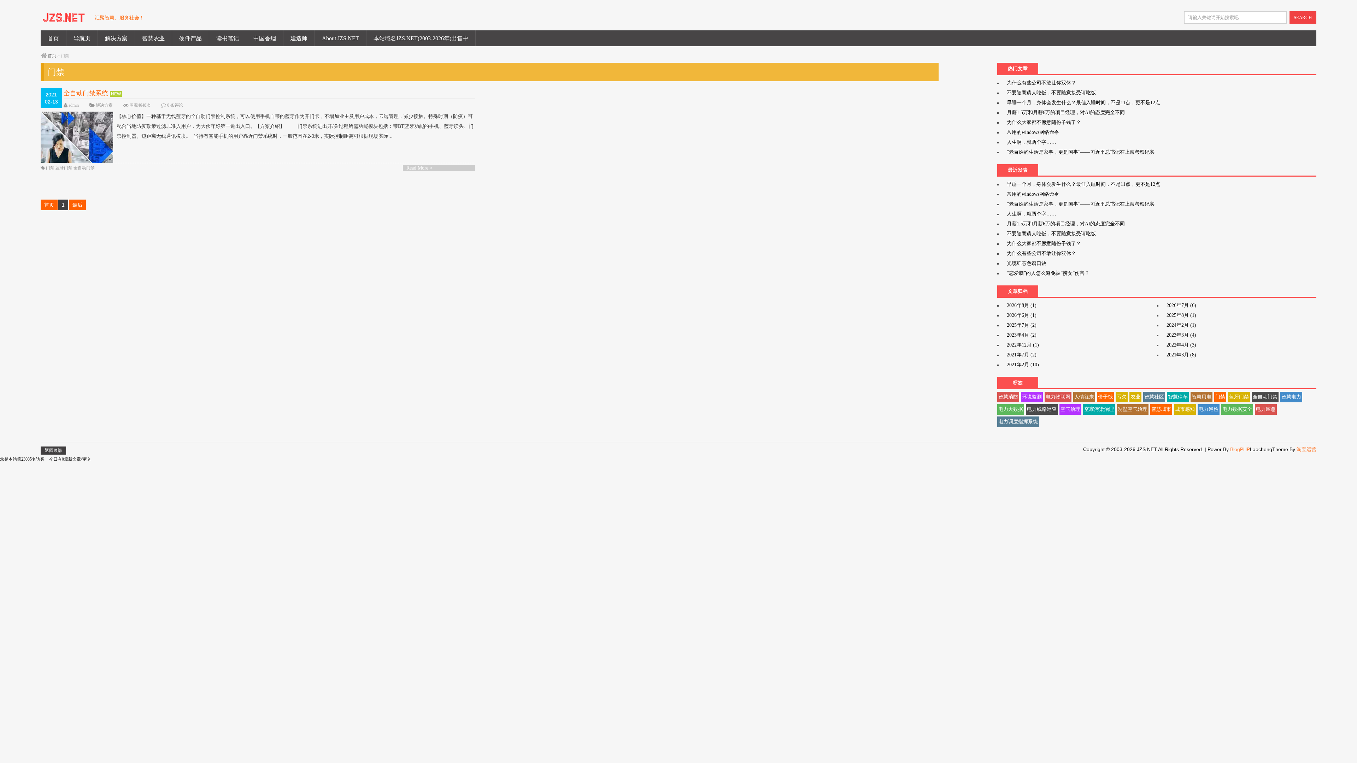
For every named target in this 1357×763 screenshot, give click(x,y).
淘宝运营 (1306, 449)
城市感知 (1185, 409)
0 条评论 (175, 105)
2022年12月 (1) (1023, 345)
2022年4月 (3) (1181, 345)
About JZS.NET (340, 38)
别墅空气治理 (1132, 409)
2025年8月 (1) (1181, 315)
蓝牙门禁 (63, 167)
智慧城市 (1161, 409)
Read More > (419, 168)
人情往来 (1084, 397)
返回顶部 (53, 450)
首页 (53, 38)
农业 (1135, 397)
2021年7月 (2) (1021, 354)
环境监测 (1032, 397)
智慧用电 (1201, 397)
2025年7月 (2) (1021, 325)
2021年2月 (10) (1023, 364)
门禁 (50, 167)
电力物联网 (1058, 397)
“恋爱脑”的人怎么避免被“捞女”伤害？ (1048, 273)
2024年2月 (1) (1181, 325)
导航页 (82, 38)
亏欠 (1122, 397)
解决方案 (116, 38)
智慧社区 (1154, 397)
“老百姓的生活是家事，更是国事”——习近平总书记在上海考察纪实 (1081, 152)
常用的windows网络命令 (1033, 132)
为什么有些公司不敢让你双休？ (1041, 82)
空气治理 (1070, 409)
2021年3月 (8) (1181, 354)
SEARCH (1303, 17)
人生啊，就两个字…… (1031, 142)
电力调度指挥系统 (1018, 421)
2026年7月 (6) (1181, 305)
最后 (77, 205)
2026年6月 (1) (1021, 315)
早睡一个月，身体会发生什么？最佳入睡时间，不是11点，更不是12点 (1083, 102)
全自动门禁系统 (86, 93)
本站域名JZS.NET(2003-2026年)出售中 (421, 38)
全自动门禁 (84, 167)
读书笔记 (227, 38)
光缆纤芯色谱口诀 (1026, 263)
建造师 (298, 38)
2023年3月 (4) (1181, 335)
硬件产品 (190, 38)
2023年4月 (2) (1021, 335)
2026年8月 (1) (1021, 305)
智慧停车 (1178, 397)
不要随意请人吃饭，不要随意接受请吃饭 (1051, 92)
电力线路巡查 (1042, 409)
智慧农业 (153, 38)
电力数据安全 (1237, 409)
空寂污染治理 (1099, 409)
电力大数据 (1010, 409)
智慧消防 (1008, 397)
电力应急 (1266, 409)
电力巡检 (1208, 409)
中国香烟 (264, 38)
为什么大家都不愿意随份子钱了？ (1044, 122)
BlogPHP (1240, 449)
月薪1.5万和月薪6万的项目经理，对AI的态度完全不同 (1066, 112)
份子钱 (1105, 397)
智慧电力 (1291, 397)
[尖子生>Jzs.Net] (64, 21)
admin (74, 105)
